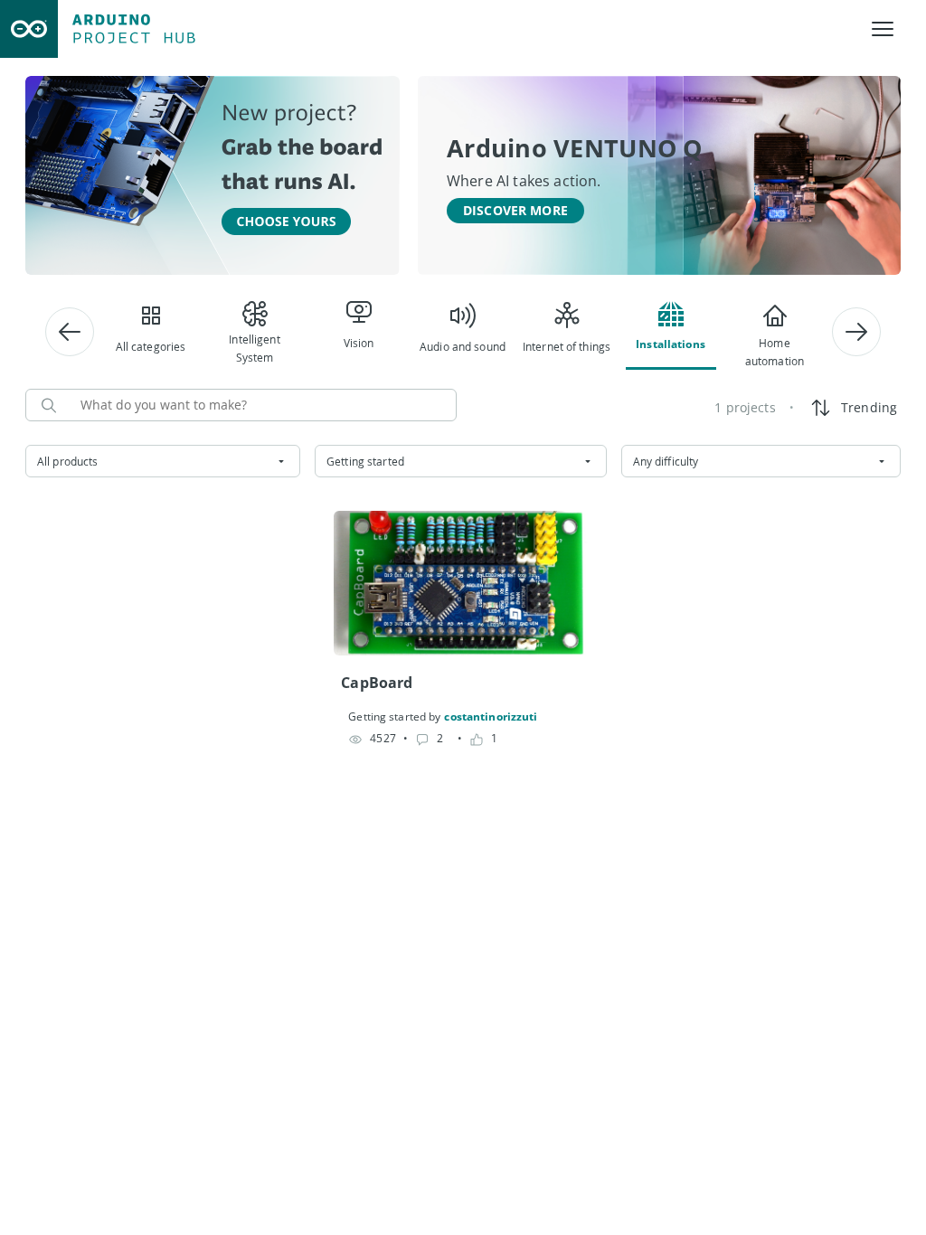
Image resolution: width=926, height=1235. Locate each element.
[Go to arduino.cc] (29, 29)
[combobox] (162, 461)
